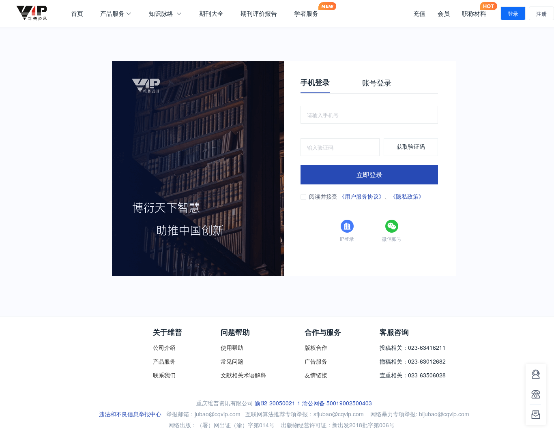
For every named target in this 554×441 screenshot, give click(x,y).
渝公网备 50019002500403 (337, 403)
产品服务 (112, 13)
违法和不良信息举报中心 (130, 414)
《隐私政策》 (407, 196)
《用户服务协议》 (361, 196)
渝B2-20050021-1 (278, 403)
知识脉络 (162, 13)
